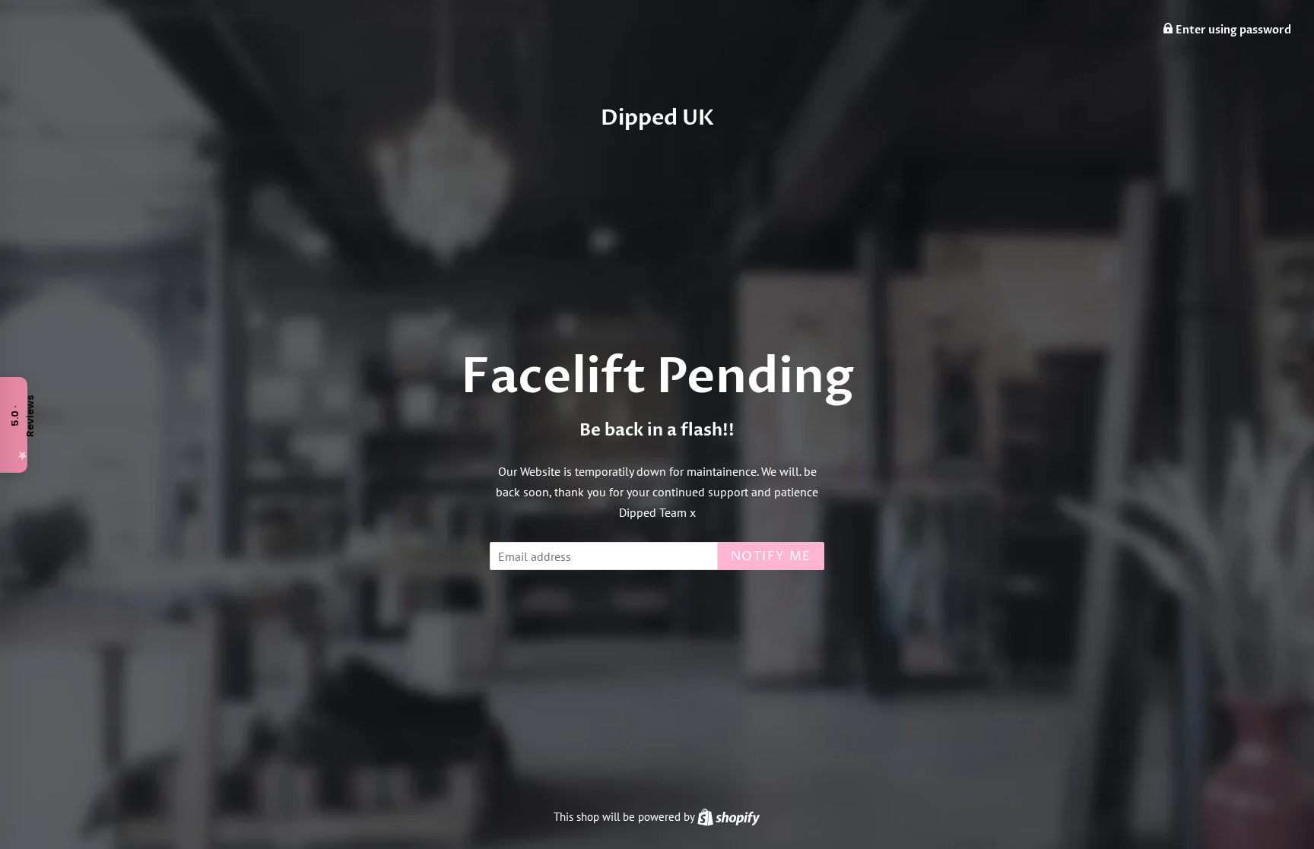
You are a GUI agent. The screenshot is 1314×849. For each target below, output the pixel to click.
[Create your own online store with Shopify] (728, 816)
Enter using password (1232, 30)
